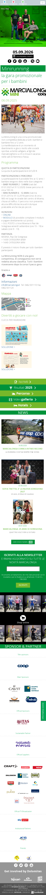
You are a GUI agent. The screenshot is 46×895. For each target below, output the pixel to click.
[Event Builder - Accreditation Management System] (37, 892)
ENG (7, 9)
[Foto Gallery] (32, 61)
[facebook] (9, 61)
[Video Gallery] (38, 61)
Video (23, 399)
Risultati (22, 387)
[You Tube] (25, 61)
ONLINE (7, 214)
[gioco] (16, 367)
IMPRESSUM (17, 892)
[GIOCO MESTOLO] (16, 344)
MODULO (8, 217)
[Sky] (23, 821)
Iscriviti (23, 381)
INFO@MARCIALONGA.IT (18, 887)
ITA (2, 9)
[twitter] (15, 61)
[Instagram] (20, 61)
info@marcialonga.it (10, 285)
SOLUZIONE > (8, 347)
